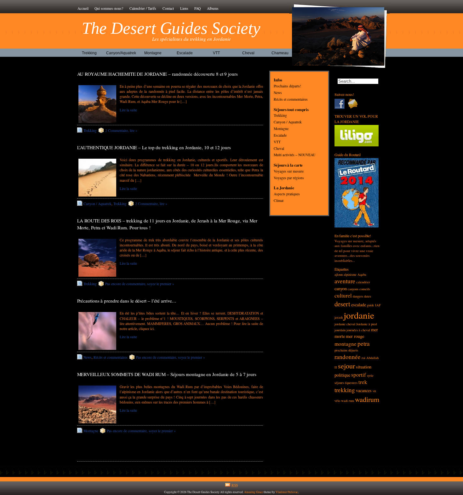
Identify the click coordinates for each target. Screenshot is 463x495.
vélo (337, 400)
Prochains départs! (287, 86)
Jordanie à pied (366, 324)
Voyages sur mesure (289, 171)
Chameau (280, 53)
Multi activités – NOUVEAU (294, 155)
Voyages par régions (289, 177)
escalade (358, 305)
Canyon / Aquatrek (97, 203)
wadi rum (347, 400)
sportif (358, 374)
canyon (340, 289)
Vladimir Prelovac (287, 492)
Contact (168, 8)
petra (363, 343)
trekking (344, 390)
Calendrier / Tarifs (142, 8)
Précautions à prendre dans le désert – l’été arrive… (127, 301)
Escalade (185, 53)
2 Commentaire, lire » (121, 130)
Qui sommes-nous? (108, 8)
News (87, 357)
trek (362, 382)
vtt (374, 391)
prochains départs (346, 350)
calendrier (363, 282)
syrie (370, 375)
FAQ (197, 8)
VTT (216, 53)
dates (367, 296)
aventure (344, 281)
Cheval (248, 53)
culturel (343, 295)
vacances (364, 390)
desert (342, 303)
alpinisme (350, 274)
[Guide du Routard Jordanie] (356, 226)
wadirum (367, 399)
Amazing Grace (253, 492)
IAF (378, 305)
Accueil (83, 8)
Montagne (153, 53)
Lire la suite (128, 110)
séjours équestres (345, 382)
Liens (184, 8)
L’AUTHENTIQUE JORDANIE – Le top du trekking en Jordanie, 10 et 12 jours (154, 147)
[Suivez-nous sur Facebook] (341, 103)
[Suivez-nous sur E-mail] (354, 103)
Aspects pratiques (287, 194)
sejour (346, 365)
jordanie (359, 315)
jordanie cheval (344, 324)
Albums (213, 8)
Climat (278, 200)
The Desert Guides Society (171, 28)
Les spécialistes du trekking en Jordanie (191, 39)
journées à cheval (358, 330)
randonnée (347, 357)
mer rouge (355, 336)
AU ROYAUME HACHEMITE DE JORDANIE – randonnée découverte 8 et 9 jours (157, 74)
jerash (338, 317)
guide (370, 305)
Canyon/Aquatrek (121, 53)
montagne (345, 343)
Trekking (89, 53)
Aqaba (361, 274)
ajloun (338, 274)
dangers (358, 296)
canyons (353, 289)
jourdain (340, 330)
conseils (364, 289)
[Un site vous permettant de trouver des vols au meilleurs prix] (356, 145)
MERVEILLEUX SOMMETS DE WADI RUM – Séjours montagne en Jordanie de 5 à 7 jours (166, 374)
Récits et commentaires (111, 357)
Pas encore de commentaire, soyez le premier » (139, 283)
